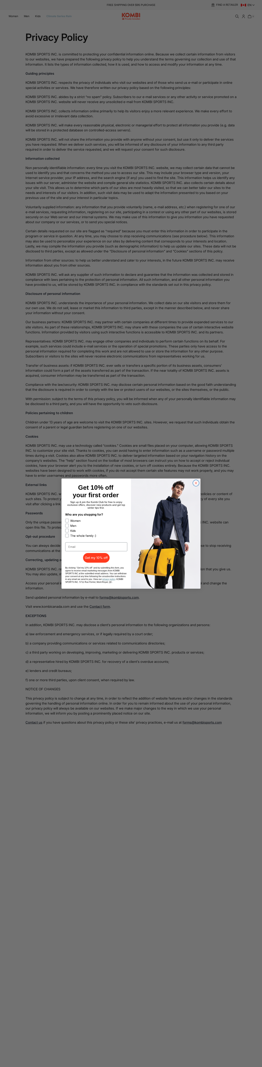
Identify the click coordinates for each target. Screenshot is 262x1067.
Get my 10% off (96, 558)
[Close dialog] (196, 483)
